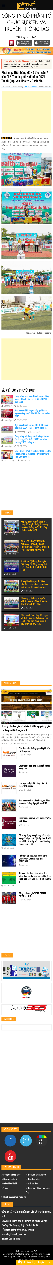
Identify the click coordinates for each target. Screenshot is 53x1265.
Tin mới (7, 512)
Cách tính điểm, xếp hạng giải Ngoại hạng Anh (34, 767)
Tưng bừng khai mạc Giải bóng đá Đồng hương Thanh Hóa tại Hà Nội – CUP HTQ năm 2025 (32, 399)
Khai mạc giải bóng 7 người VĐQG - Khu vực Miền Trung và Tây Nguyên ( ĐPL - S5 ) (34, 601)
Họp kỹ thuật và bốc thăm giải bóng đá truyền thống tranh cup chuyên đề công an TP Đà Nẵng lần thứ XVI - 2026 (34, 526)
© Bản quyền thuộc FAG (26, 1251)
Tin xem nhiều (10, 683)
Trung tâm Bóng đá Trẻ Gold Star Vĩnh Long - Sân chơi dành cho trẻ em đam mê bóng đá (34, 584)
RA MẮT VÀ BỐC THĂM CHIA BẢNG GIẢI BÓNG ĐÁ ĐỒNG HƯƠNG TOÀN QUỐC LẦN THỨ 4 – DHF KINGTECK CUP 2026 (35, 546)
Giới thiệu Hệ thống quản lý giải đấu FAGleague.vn (34, 749)
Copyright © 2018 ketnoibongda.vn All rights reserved (26, 1253)
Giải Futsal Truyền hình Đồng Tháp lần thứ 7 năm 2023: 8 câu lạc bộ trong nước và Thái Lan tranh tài (33, 454)
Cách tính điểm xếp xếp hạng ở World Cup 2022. (35, 819)
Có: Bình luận (32, 86)
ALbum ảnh (33, 1184)
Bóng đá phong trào (11, 1175)
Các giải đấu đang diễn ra (25, 61)
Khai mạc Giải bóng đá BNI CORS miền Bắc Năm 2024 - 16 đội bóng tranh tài (31, 426)
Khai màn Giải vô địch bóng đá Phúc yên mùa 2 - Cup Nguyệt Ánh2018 (34, 802)
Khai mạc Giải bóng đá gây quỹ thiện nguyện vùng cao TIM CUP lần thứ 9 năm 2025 (32, 414)
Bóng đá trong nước (37, 1175)
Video (5, 1188)
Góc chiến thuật (10, 1184)
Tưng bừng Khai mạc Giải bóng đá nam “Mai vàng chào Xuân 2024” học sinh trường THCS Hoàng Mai (32, 439)
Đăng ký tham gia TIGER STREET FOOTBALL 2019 (32, 895)
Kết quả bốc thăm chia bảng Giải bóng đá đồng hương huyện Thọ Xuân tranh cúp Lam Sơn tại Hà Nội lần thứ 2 (35, 877)
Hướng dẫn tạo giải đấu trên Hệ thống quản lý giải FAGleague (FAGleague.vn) (25, 728)
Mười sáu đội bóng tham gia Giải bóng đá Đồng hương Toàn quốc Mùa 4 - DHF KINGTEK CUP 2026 (34, 565)
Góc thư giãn (33, 1179)
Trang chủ (8, 61)
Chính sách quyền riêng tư (14, 1197)
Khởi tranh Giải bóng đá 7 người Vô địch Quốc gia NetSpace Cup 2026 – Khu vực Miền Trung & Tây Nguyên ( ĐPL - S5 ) (35, 619)
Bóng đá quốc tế (10, 1179)
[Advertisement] (26, 112)
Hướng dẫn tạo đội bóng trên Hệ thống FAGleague (33, 784)
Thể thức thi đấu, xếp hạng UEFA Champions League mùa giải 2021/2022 (33, 859)
